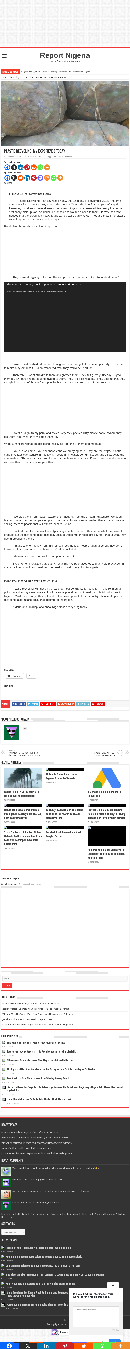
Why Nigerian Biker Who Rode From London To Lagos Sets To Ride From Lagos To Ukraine (51, 1069)
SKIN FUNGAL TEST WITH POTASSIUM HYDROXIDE (108, 753)
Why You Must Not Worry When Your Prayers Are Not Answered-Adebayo (37, 1014)
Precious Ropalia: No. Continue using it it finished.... (36, 1202)
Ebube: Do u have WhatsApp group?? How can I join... (38, 1179)
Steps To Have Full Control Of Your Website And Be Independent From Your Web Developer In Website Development (23, 838)
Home (3, 77)
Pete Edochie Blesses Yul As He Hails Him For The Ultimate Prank (39, 1099)
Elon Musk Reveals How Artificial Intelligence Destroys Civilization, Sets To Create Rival (23, 814)
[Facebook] (7, 167)
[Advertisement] (29, 253)
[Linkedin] (21, 167)
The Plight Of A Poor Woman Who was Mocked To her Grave (23, 753)
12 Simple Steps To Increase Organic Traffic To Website (61, 776)
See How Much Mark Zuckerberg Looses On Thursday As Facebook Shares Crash (106, 854)
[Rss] (65, 1320)
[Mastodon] (40, 178)
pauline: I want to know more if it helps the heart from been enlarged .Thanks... (50, 1191)
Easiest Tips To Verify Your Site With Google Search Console (21, 794)
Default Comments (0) (10, 884)
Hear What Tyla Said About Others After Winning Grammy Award (38, 1078)
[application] (65, 317)
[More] (47, 167)
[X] (14, 167)
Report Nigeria (65, 55)
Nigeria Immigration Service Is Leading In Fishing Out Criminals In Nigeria (55, 71)
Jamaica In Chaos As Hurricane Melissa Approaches (27, 1019)
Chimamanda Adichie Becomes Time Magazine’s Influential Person (40, 1060)
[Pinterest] (27, 167)
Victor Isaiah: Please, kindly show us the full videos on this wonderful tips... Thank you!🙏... (55, 1168)
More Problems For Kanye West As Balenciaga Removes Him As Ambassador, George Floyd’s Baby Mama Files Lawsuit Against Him (65, 1089)
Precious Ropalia (14, 157)
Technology (15, 77)
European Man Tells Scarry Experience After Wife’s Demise (30, 1003)
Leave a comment (65, 157)
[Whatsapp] (40, 167)
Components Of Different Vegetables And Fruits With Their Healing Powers (38, 1024)
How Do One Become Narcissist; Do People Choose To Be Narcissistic (41, 1051)
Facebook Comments (31, 884)
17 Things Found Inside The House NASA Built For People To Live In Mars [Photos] (64, 814)
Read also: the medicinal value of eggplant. (31, 226)
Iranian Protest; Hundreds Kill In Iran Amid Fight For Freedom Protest (35, 1009)
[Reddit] (34, 167)
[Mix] (47, 178)
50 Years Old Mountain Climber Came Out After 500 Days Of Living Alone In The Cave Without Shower (106, 814)
